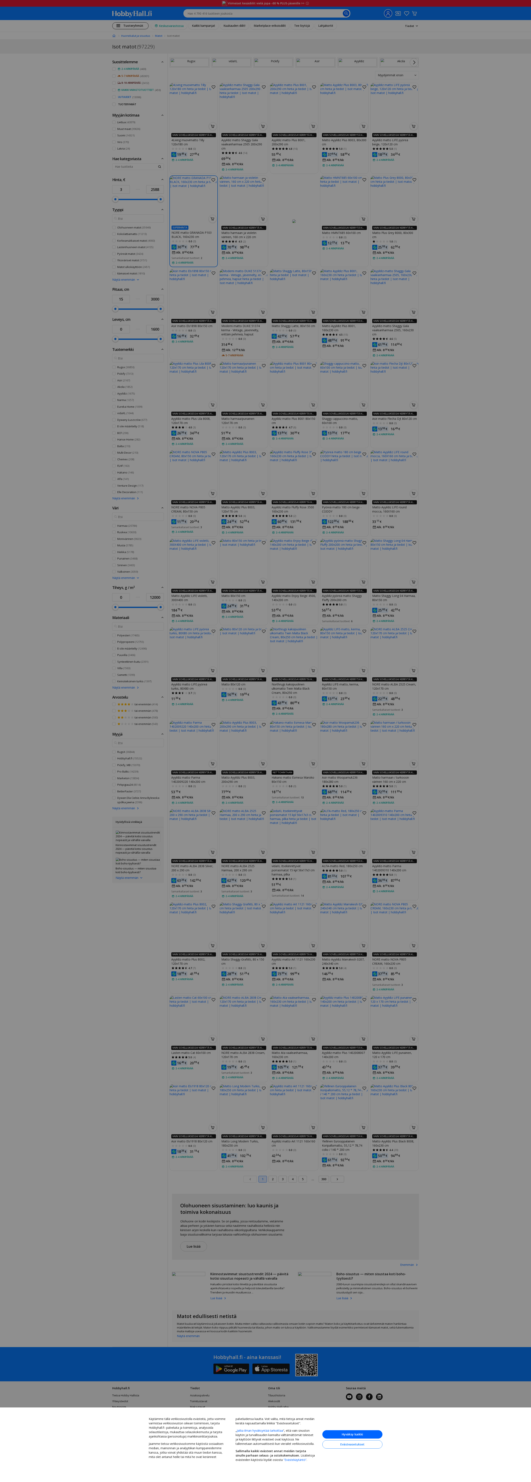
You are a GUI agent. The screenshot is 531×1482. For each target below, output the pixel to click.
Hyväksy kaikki (352, 1434)
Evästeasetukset (352, 1444)
